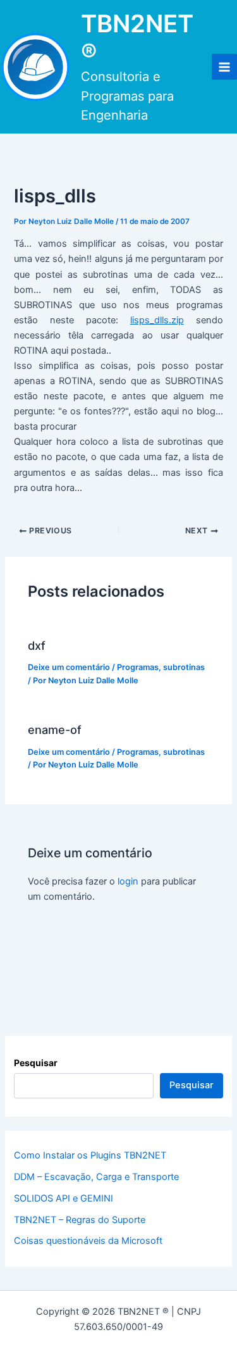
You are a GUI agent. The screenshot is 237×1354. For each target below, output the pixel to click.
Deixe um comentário (69, 667)
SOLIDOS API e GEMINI (63, 1198)
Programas (138, 667)
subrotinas (184, 667)
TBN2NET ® (137, 38)
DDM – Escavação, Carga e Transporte (96, 1177)
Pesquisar (36, 1062)
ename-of (55, 729)
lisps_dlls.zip (157, 320)
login (128, 881)
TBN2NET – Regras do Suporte (79, 1220)
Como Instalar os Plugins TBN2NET (90, 1155)
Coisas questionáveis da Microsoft (88, 1240)
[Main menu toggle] (224, 66)
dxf (37, 645)
